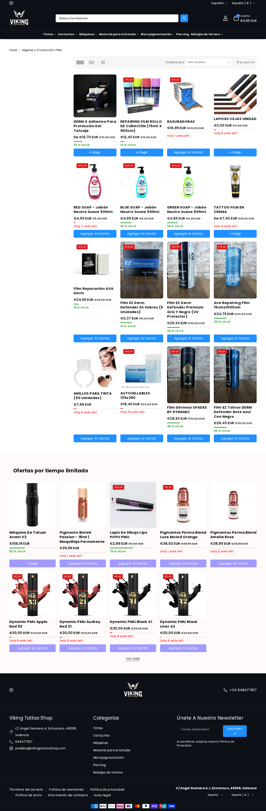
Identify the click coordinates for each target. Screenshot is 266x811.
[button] (245, 18)
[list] (103, 62)
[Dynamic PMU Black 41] (133, 594)
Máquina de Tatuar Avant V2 (27, 534)
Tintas (48, 34)
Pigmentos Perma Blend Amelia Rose (233, 534)
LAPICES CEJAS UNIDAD (235, 118)
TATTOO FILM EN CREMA (229, 209)
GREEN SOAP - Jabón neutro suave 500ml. (187, 209)
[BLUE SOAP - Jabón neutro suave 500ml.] (141, 181)
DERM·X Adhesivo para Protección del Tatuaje (95, 126)
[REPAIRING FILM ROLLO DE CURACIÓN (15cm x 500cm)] (141, 95)
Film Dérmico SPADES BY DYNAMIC (187, 409)
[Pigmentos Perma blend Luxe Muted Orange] (183, 505)
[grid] (80, 62)
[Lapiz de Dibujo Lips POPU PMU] (133, 505)
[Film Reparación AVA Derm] (95, 263)
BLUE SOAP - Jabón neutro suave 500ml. (140, 209)
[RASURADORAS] (188, 95)
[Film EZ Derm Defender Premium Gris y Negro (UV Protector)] (188, 270)
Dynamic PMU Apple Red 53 (28, 624)
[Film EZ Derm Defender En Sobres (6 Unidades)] (141, 270)
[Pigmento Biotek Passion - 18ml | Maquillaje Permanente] (83, 505)
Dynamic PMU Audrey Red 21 (80, 624)
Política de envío (28, 795)
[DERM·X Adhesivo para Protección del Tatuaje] (95, 95)
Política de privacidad (107, 789)
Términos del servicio (26, 789)
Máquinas (86, 34)
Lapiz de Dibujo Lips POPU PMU (128, 534)
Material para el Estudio (117, 34)
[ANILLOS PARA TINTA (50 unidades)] (95, 367)
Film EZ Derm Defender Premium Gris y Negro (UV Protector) (185, 309)
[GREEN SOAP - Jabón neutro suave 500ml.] (188, 181)
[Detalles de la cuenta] (225, 18)
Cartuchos (66, 34)
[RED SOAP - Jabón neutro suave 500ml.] (95, 181)
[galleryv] (91, 62)
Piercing (99, 765)
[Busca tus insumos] (184, 18)
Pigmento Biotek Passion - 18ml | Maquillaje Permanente (82, 537)
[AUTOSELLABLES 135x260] (141, 367)
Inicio (13, 50)
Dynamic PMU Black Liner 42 (178, 624)
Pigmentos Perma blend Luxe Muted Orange (183, 534)
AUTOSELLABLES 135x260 (135, 395)
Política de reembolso (66, 789)
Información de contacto (68, 795)
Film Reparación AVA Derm (94, 290)
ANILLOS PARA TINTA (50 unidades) (93, 395)
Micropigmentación (156, 34)
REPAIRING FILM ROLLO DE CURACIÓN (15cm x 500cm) (141, 126)
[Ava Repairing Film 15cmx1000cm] (235, 270)
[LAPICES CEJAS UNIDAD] (235, 94)
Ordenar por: (175, 62)
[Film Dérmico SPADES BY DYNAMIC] (188, 374)
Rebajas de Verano (205, 34)
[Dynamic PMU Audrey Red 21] (83, 594)
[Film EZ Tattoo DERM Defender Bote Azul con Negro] (235, 374)
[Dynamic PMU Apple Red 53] (32, 594)
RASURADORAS (181, 121)
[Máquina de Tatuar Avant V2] (32, 505)
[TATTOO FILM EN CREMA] (235, 181)
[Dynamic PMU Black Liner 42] (183, 594)
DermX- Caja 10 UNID (92, 157)
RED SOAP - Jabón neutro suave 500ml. (94, 209)
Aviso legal (102, 795)
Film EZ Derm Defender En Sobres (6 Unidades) (141, 307)
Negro (222, 144)
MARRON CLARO (229, 157)
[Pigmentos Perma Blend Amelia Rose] (233, 505)
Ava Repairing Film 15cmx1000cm (232, 305)
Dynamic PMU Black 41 (131, 621)
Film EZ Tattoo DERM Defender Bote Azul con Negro (233, 412)
